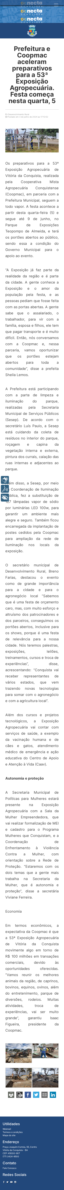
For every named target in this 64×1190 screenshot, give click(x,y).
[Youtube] (11, 1182)
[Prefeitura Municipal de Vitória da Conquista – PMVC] (32, 31)
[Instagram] (15, 1182)
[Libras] (5, 480)
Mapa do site (9, 1135)
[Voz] (5, 489)
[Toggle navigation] (56, 4)
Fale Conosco (9, 1168)
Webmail (7, 1129)
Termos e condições (13, 1132)
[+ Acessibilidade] (5, 498)
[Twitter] (7, 1182)
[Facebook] (3, 1182)
